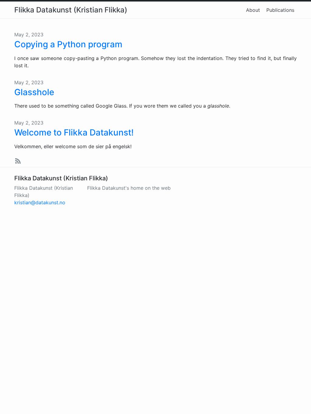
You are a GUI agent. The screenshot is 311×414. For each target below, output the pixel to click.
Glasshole (34, 92)
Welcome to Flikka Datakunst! (74, 132)
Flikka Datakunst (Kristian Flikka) (70, 10)
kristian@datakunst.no (39, 202)
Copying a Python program (68, 44)
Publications (280, 10)
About (253, 10)
